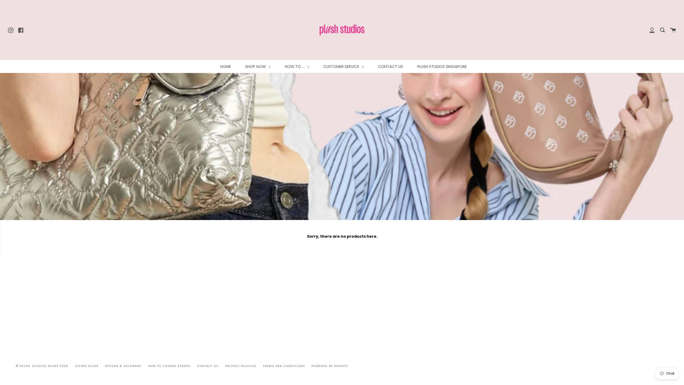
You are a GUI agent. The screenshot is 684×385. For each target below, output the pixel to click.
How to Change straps (169, 366)
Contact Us (208, 366)
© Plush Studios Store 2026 (42, 366)
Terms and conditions (284, 366)
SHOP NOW (256, 66)
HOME (225, 66)
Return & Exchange (123, 366)
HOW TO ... (295, 66)
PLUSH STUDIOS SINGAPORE (442, 66)
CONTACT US (390, 66)
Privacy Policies (240, 366)
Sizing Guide (87, 366)
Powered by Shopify (330, 366)
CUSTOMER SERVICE (341, 66)
